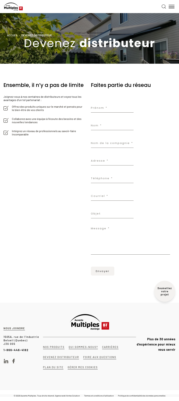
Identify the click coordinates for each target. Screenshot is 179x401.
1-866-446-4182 (15, 350)
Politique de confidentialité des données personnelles (142, 395)
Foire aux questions (99, 357)
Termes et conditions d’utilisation (99, 395)
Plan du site (53, 367)
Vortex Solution (73, 395)
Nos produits (54, 346)
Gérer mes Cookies (83, 367)
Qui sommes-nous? (83, 346)
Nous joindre (14, 328)
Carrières (110, 346)
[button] (172, 6)
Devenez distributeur (61, 357)
